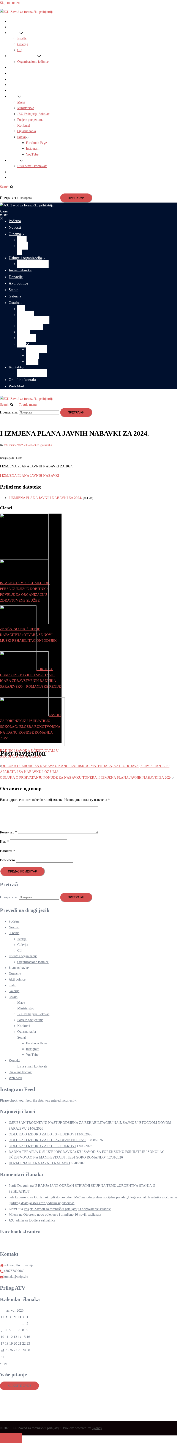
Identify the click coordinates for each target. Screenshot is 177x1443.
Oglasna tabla (26, 131)
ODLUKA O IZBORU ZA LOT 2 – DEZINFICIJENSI (47, 1140)
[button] (9, 187)
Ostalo (13, 96)
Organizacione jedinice (33, 61)
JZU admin (9, 444)
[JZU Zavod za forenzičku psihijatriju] (27, 12)
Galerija (22, 44)
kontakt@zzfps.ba (15, 1276)
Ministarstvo (25, 108)
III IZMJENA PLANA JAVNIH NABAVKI (39, 1163)
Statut (12, 84)
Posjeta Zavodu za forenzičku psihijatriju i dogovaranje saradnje (67, 1209)
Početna (14, 21)
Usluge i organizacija (23, 56)
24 (2, 1350)
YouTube (32, 154)
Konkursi (23, 125)
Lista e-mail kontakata (32, 166)
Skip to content (10, 3)
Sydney (97, 1428)
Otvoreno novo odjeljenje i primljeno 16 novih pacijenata (62, 1214)
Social (21, 137)
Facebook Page (36, 143)
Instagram (32, 148)
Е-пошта (7, 851)
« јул (3, 1363)
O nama (14, 33)
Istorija (22, 38)
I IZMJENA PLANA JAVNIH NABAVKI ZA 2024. (45, 498)
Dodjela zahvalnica (42, 1220)
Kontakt (14, 160)
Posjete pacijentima (30, 119)
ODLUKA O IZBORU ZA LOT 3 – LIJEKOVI (42, 1134)
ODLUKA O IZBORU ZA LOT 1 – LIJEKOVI (42, 1146)
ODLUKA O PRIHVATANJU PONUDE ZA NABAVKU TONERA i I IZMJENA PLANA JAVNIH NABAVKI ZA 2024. (86, 777)
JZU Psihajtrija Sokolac (33, 114)
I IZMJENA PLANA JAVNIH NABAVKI (29, 475)
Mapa (21, 102)
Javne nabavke (19, 67)
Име (4, 841)
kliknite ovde (19, 1385)
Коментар (8, 832)
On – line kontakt (20, 172)
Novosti (14, 27)
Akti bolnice (17, 79)
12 (11, 1337)
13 (15, 1337)
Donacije (15, 73)
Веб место (7, 860)
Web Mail (15, 177)
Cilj (19, 50)
